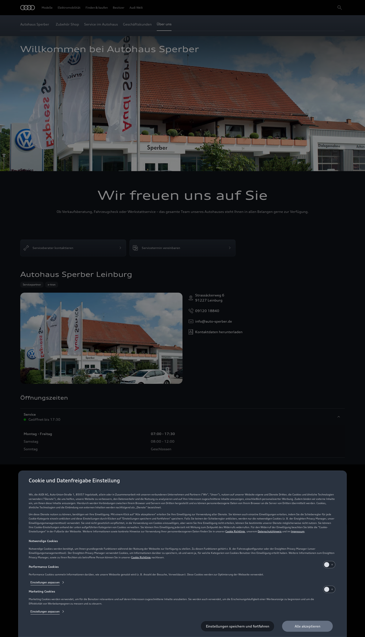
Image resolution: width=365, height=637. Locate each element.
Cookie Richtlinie (235, 531)
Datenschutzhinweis (270, 531)
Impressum (297, 531)
